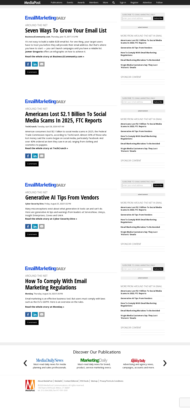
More (105, 2)
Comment (32, 72)
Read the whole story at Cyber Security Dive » (51, 218)
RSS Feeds (84, 381)
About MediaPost (45, 381)
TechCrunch (31, 126)
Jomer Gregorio (34, 51)
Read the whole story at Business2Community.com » (54, 56)
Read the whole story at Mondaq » (44, 306)
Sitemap (94, 381)
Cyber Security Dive (34, 203)
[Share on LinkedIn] (35, 64)
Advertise (147, 2)
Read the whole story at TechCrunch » (46, 148)
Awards (81, 2)
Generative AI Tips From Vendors (136, 47)
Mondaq (29, 293)
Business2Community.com (37, 36)
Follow (159, 2)
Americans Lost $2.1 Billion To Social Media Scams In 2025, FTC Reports (141, 41)
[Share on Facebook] (28, 64)
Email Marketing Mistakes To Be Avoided (140, 60)
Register (134, 2)
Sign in (123, 2)
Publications (56, 2)
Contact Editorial (71, 381)
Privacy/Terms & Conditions (111, 381)
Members (93, 2)
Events (70, 2)
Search (113, 2)
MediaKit (58, 381)
